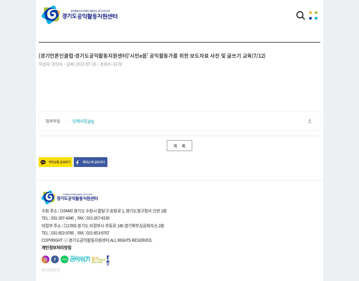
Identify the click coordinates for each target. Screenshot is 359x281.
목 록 (179, 145)
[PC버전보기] (51, 270)
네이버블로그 (64, 259)
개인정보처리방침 (56, 247)
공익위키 (80, 259)
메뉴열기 (313, 15)
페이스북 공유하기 (94, 162)
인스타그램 (45, 259)
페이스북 (55, 259)
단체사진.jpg (83, 121)
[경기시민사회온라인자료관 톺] (100, 261)
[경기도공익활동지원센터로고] (79, 18)
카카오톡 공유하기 (59, 162)
